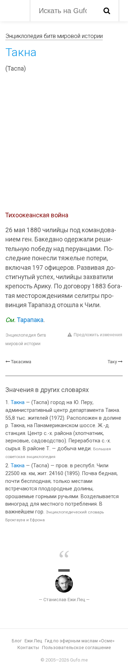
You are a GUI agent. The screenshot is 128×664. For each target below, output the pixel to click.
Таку (112, 361)
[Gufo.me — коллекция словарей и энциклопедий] (14, 10)
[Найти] (107, 10)
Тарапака (30, 319)
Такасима (21, 361)
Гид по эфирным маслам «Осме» (79, 640)
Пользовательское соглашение (76, 647)
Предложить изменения (98, 334)
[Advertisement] (64, 143)
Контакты (28, 647)
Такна (18, 402)
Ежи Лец (33, 640)
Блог (17, 640)
